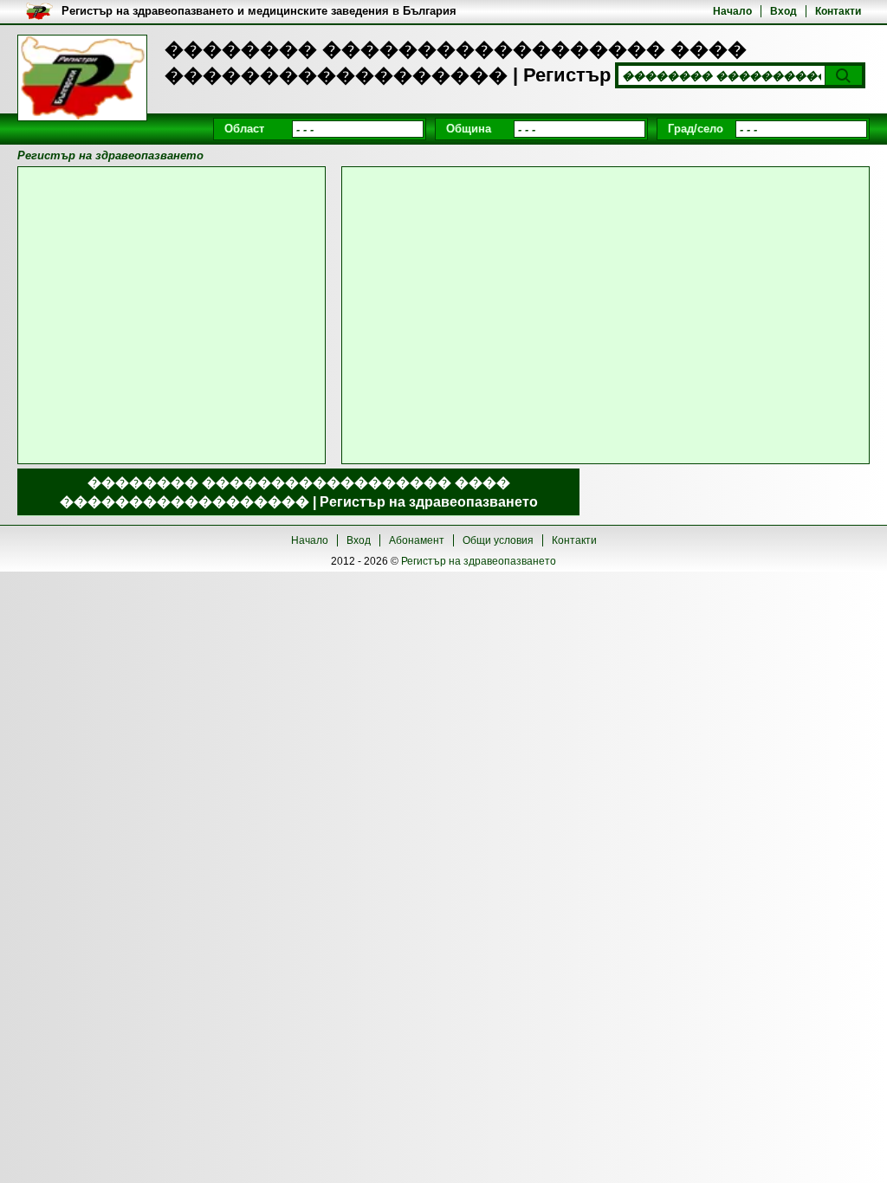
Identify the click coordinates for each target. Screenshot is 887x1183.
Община (468, 128)
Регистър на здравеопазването (478, 561)
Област (244, 128)
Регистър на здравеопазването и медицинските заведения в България (259, 10)
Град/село (695, 128)
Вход (783, 11)
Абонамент (416, 540)
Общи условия (498, 540)
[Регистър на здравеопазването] (82, 78)
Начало (732, 11)
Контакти (838, 11)
